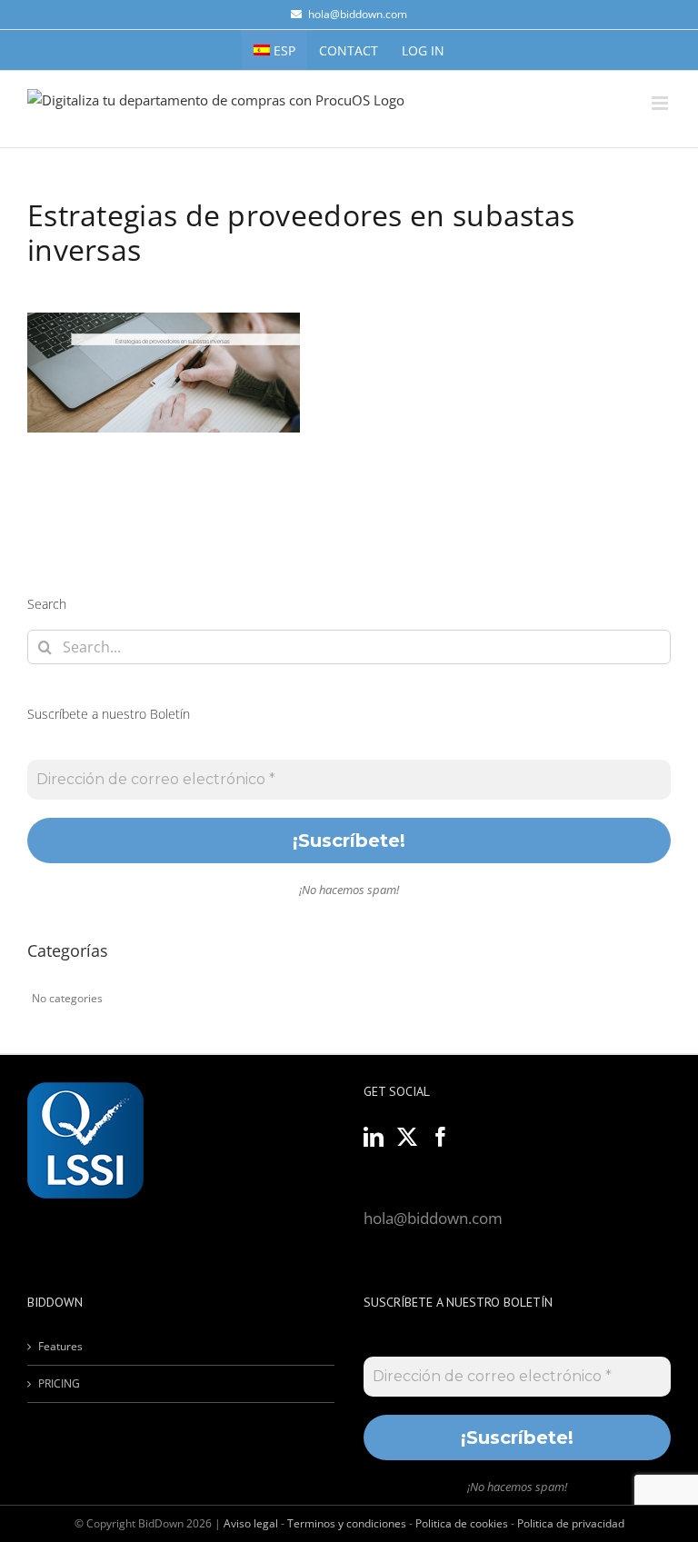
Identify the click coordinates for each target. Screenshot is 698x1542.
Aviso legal (251, 1523)
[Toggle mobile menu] (661, 103)
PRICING (59, 1383)
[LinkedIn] (374, 1137)
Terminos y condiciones (346, 1523)
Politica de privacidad (570, 1523)
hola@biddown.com (357, 14)
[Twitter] (407, 1137)
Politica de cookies (461, 1523)
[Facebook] (441, 1137)
